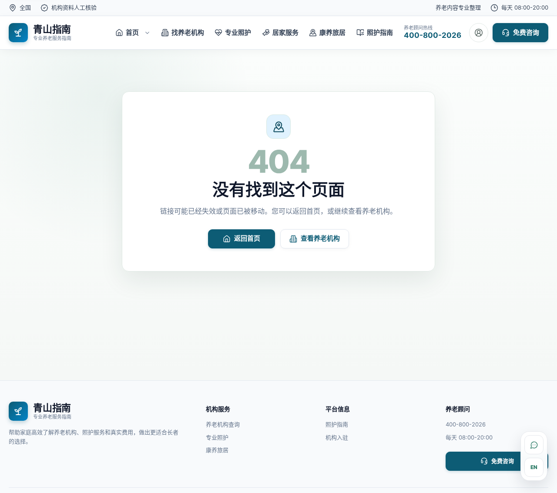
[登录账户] (478, 32)
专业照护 (217, 437)
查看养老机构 (320, 238)
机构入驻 (336, 437)
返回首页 (247, 238)
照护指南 (336, 424)
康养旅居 (217, 449)
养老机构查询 (223, 424)
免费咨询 (526, 32)
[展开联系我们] (534, 444)
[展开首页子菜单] (147, 32)
